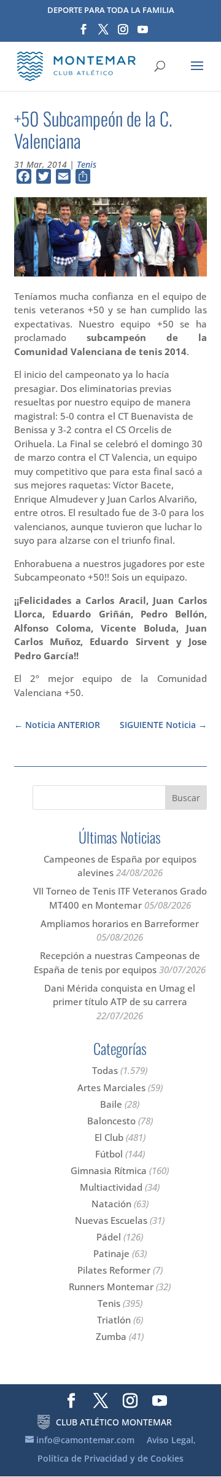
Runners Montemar (111, 1286)
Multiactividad (111, 1187)
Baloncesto (111, 1121)
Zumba (111, 1336)
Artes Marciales (111, 1087)
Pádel (108, 1237)
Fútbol (109, 1154)
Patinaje (111, 1253)
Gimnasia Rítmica (109, 1170)
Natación (111, 1203)
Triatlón (114, 1320)
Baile (111, 1104)
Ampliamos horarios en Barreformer (120, 923)
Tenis (86, 164)
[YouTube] (143, 33)
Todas (105, 1070)
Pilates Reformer (113, 1270)
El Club (109, 1137)
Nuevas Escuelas (111, 1220)
